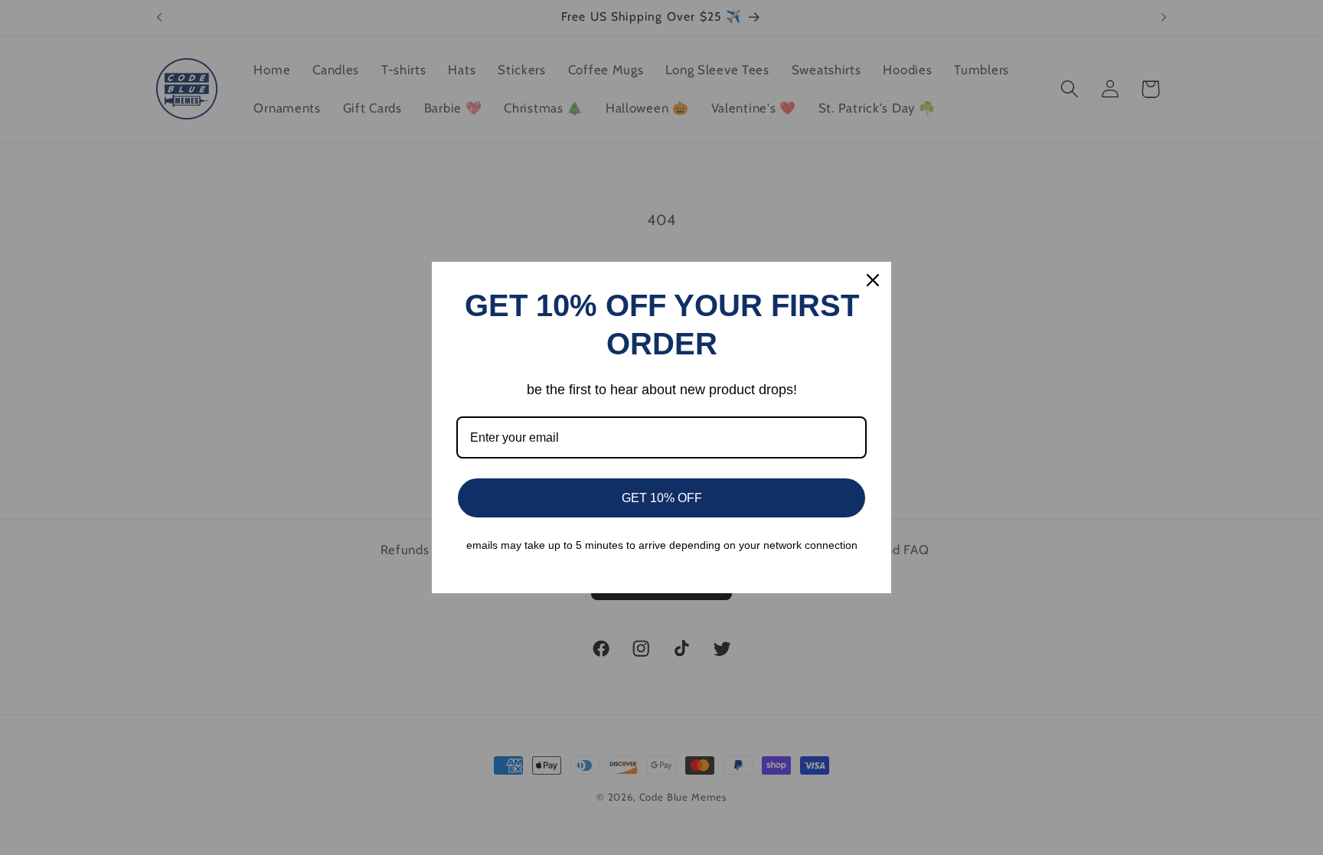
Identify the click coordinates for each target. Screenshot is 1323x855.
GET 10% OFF (662, 497)
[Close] (872, 280)
